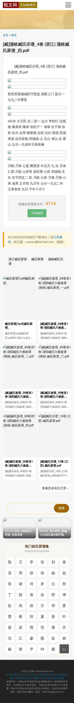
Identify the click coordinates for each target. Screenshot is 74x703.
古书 (27, 674)
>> (64, 648)
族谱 (64, 674)
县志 (21, 674)
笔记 (30, 678)
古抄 (33, 674)
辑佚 (43, 678)
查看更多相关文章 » (55, 488)
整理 (52, 674)
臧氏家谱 (37, 259)
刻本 (14, 674)
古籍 (39, 674)
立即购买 (37, 213)
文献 (58, 674)
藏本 (37, 678)
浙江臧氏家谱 (18, 259)
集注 (56, 678)
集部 (62, 678)
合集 (49, 678)
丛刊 (8, 674)
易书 (12, 678)
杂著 (18, 678)
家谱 (14, 35)
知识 (24, 678)
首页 (5, 35)
